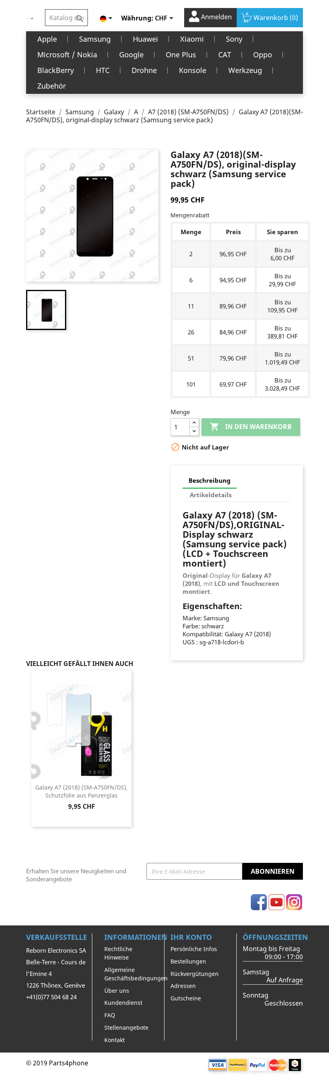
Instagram (294, 902)
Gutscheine (186, 998)
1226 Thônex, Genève (55, 985)
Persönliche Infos (194, 949)
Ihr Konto (191, 937)
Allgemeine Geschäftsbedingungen (136, 974)
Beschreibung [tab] (210, 480)
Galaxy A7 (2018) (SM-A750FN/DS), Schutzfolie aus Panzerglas (81, 791)
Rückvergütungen (195, 974)
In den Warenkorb (251, 426)
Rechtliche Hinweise (118, 953)
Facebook (259, 902)
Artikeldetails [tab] (211, 495)
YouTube (276, 902)
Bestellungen (188, 961)
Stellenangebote (126, 1027)
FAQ (109, 1015)
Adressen (183, 986)
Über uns (116, 990)
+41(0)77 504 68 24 (51, 997)
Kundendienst (123, 1002)
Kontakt (114, 1040)
